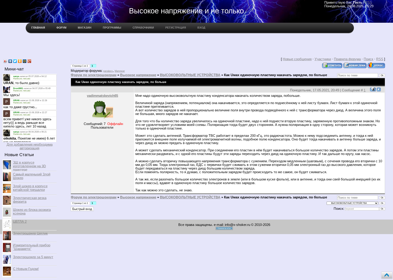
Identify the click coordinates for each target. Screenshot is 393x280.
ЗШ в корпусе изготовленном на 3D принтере (29, 166)
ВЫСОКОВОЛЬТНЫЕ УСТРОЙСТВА (190, 75)
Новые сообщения (297, 59)
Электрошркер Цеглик (30, 233)
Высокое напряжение (138, 75)
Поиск (368, 59)
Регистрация (175, 27)
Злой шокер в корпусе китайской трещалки (30, 188)
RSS (368, 2)
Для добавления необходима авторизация (30, 146)
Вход (201, 27)
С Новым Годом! (26, 269)
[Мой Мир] (24, 61)
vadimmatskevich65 (102, 96)
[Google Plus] (29, 61)
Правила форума (347, 59)
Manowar (120, 71)
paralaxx (108, 71)
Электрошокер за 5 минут (33, 257)
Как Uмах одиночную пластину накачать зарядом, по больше (275, 75)
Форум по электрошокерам (93, 75)
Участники (323, 59)
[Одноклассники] (20, 61)
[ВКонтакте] (10, 61)
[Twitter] (15, 61)
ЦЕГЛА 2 (20, 221)
